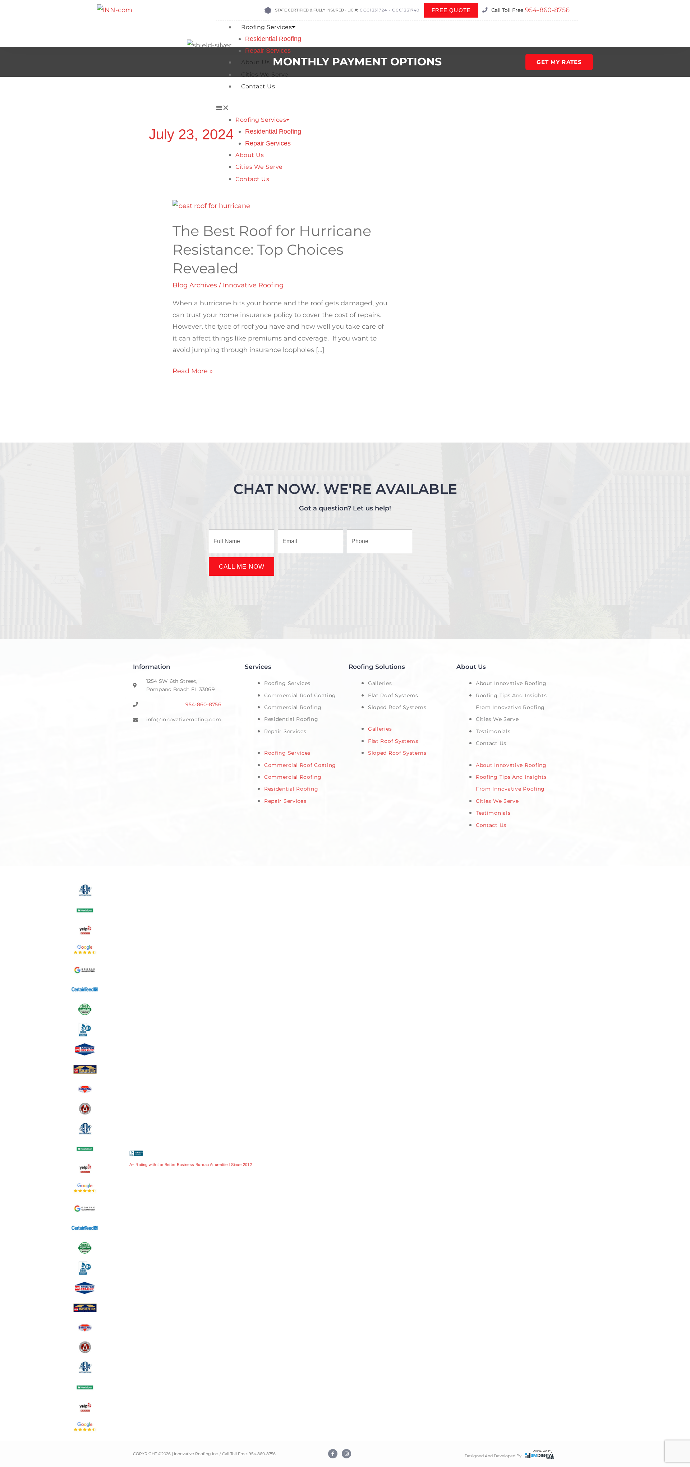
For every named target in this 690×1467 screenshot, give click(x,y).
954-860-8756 (547, 10)
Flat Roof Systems (393, 695)
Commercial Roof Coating (300, 695)
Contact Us (258, 86)
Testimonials (493, 731)
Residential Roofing (273, 38)
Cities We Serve (265, 74)
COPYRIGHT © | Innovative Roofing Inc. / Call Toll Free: (191, 1453)
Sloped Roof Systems (397, 707)
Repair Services (268, 50)
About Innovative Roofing (511, 683)
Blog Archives (194, 285)
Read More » (192, 370)
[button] (397, 108)
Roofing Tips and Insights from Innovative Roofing (511, 701)
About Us (255, 62)
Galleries (380, 683)
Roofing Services (266, 27)
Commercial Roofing (293, 707)
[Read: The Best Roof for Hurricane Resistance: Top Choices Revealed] (211, 205)
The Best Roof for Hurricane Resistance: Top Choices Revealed (271, 249)
